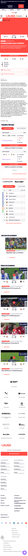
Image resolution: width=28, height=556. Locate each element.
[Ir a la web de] (19, 181)
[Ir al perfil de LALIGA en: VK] (22, 523)
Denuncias (14, 528)
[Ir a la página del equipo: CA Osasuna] (7, 211)
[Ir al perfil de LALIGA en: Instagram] (6, 523)
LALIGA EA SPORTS (7, 128)
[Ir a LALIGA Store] (14, 13)
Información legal (6, 545)
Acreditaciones (15, 532)
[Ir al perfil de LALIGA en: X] (10, 523)
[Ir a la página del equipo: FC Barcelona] (7, 202)
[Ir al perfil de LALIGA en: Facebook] (2, 523)
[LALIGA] (10, 16)
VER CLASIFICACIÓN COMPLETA (13, 223)
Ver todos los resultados (19, 173)
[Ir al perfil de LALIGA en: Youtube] (26, 523)
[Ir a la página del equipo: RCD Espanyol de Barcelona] (7, 220)
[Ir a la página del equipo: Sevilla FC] (7, 205)
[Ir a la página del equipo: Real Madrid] (7, 193)
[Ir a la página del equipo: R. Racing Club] (7, 217)
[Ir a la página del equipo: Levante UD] (7, 214)
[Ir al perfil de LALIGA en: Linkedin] (14, 523)
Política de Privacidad (7, 547)
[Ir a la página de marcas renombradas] (6, 537)
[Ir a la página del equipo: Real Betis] (7, 208)
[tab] (7, 128)
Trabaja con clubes (15, 536)
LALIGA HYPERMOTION (21, 128)
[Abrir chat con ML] (25, 553)
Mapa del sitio (14, 530)
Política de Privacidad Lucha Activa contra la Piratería (14, 551)
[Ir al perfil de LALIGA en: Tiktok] (18, 523)
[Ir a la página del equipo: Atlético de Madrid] (7, 196)
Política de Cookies (7, 549)
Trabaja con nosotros (16, 534)
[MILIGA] (26, 16)
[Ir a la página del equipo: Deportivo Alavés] (7, 199)
